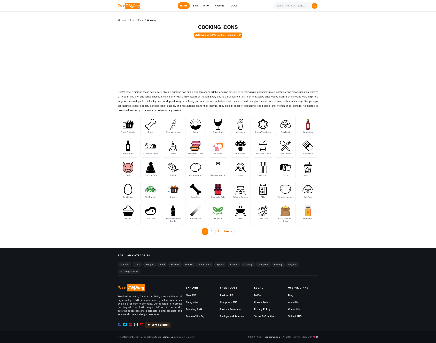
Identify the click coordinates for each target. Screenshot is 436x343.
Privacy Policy (262, 309)
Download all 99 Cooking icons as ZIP (219, 35)
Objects (292, 264)
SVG (195, 5)
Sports (220, 264)
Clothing (247, 264)
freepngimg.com (271, 337)
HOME (184, 5)
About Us (293, 302)
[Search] (314, 6)
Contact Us (294, 309)
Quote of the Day (195, 316)
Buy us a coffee (160, 324)
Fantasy (278, 264)
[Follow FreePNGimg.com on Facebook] (119, 324)
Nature (188, 264)
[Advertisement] (218, 64)
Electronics (204, 264)
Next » (228, 231)
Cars (137, 264)
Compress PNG (228, 302)
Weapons (263, 264)
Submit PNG (295, 316)
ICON (206, 5)
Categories (192, 302)
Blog (290, 295)
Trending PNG (194, 309)
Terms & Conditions (265, 316)
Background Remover (232, 316)
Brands (233, 264)
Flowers (175, 264)
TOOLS (233, 5)
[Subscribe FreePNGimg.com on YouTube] (141, 324)
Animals (124, 264)
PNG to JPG (226, 295)
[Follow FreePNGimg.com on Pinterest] (130, 324)
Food (162, 264)
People (149, 264)
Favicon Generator (230, 309)
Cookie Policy (262, 302)
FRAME (219, 5)
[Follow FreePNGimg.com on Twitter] (125, 324)
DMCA (257, 295)
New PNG (191, 295)
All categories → (129, 271)
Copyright (128, 337)
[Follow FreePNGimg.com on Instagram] (136, 324)
